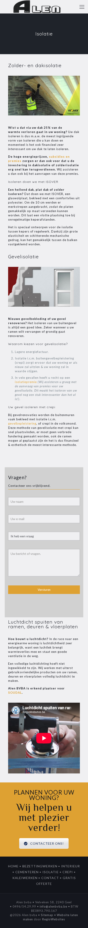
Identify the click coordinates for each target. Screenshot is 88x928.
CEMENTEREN (27, 872)
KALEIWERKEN (24, 878)
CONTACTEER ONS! (47, 843)
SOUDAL (15, 692)
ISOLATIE (50, 872)
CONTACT (50, 878)
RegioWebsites (53, 919)
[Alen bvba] (37, 6)
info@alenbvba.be (53, 906)
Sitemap (47, 915)
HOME (13, 866)
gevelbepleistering (22, 423)
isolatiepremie (26, 382)
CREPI (68, 872)
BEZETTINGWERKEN (39, 866)
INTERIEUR (70, 866)
